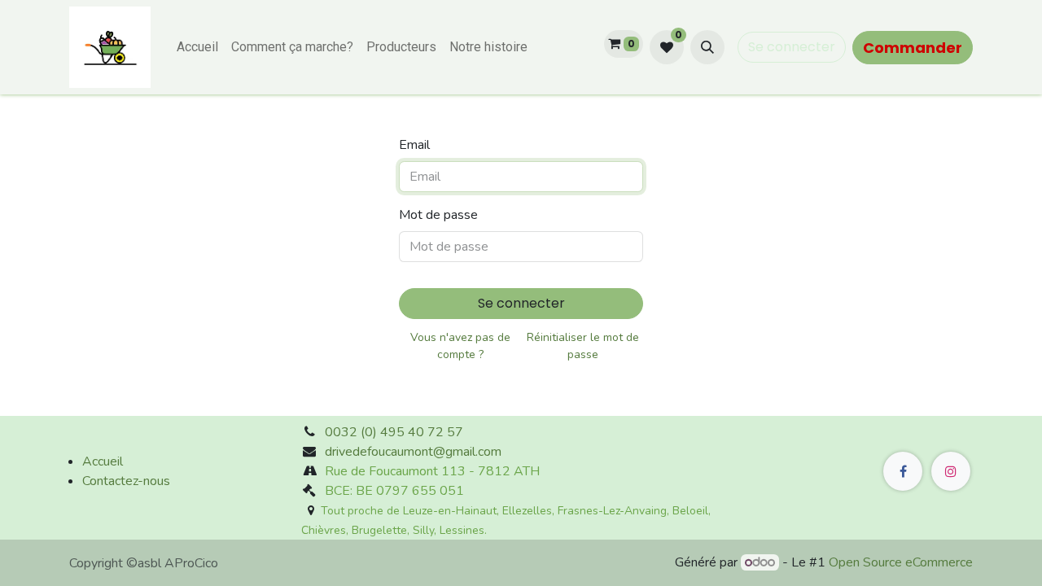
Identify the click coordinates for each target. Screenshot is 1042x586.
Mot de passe (438, 215)
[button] (707, 47)
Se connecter (791, 46)
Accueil (102, 461)
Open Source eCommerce (901, 562)
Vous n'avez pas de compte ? (460, 346)
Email (414, 145)
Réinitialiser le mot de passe (583, 346)
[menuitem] (197, 47)
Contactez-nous (126, 481)
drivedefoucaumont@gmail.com (413, 452)
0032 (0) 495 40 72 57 (394, 432)
